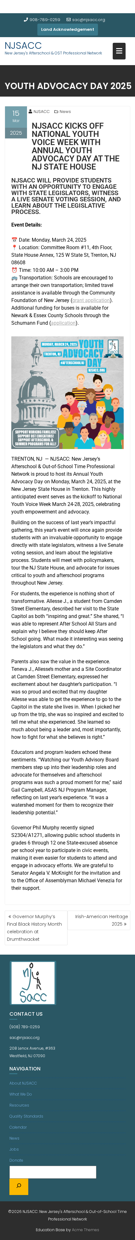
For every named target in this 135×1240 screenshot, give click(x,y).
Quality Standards (26, 1116)
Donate (16, 1160)
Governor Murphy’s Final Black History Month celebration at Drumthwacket (34, 927)
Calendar (18, 1127)
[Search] (18, 1187)
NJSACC (23, 45)
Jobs (14, 1149)
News (65, 112)
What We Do (20, 1094)
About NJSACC (23, 1083)
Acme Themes (85, 1229)
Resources (19, 1105)
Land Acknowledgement (67, 29)
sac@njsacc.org (88, 20)
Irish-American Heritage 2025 (101, 920)
